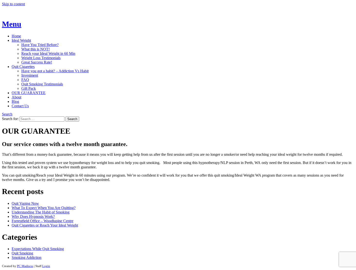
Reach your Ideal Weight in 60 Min (48, 53)
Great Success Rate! (36, 62)
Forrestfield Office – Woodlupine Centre (42, 221)
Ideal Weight (21, 40)
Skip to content (13, 4)
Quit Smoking (22, 253)
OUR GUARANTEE (29, 93)
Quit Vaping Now (25, 203)
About (16, 97)
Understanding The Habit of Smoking (41, 212)
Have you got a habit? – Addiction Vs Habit (55, 71)
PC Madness (25, 266)
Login (46, 266)
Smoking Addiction (26, 257)
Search (7, 114)
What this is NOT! (35, 49)
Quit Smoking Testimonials (42, 84)
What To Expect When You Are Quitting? (44, 208)
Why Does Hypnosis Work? (33, 216)
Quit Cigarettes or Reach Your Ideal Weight (45, 225)
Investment (29, 75)
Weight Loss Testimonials (41, 58)
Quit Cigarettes (23, 67)
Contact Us (20, 106)
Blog (15, 101)
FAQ (25, 80)
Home (16, 36)
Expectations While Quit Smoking (38, 249)
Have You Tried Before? (40, 45)
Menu (11, 24)
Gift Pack (28, 88)
